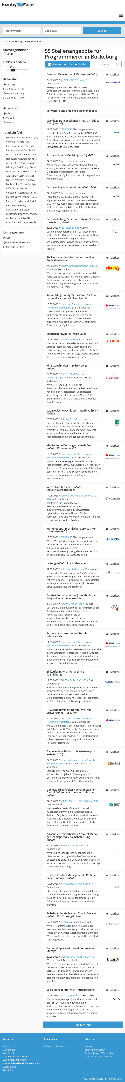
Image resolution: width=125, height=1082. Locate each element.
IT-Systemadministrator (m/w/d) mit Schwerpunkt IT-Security (69, 711)
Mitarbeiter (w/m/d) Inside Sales (66, 334)
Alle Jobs (8, 1046)
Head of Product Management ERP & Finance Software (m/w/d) (71, 876)
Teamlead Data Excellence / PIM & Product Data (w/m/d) (73, 122)
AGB (85, 1078)
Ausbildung (9, 1066)
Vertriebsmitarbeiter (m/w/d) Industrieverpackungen (64, 488)
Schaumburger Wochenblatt (99, 1053)
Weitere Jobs (83, 1025)
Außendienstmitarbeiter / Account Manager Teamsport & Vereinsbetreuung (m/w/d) (72, 837)
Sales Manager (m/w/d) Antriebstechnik (71, 990)
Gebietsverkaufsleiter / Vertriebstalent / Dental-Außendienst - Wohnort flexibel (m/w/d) (71, 792)
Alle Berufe (9, 1053)
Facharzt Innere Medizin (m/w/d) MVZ (70, 155)
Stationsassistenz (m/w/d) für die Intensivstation (67, 635)
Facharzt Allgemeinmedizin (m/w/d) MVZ (72, 187)
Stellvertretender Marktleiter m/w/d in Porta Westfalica (70, 258)
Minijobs (8, 1070)
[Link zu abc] (19, 4)
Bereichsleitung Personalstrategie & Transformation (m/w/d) (73, 220)
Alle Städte (9, 1049)
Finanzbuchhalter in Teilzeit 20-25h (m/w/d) (68, 367)
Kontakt (88, 1046)
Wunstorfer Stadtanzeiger (98, 1056)
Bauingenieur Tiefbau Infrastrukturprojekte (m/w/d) (71, 753)
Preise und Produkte (55, 1046)
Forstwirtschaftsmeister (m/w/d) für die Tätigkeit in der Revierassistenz (71, 597)
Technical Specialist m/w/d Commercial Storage (70, 949)
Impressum (115, 1078)
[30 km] (13, 70)
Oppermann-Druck (94, 1049)
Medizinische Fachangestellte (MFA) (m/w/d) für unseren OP (69, 446)
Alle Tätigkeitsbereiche (15, 1059)
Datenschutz (98, 1078)
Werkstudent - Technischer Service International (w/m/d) (72, 530)
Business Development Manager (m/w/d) (72, 74)
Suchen (102, 30)
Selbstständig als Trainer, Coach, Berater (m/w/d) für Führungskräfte (71, 914)
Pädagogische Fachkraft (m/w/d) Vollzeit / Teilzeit (72, 412)
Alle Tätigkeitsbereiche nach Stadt (21, 1063)
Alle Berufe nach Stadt (15, 1056)
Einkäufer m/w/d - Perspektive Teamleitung (65, 673)
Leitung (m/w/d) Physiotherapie (66, 563)
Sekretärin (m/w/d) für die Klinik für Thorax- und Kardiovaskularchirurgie (72, 297)
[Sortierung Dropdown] (118, 64)
